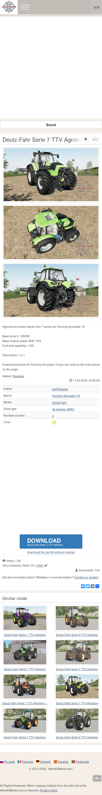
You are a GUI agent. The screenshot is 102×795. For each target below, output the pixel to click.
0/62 (40, 565)
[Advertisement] (51, 67)
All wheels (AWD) (63, 409)
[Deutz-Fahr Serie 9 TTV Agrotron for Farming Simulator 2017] (77, 720)
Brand (51, 124)
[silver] (54, 422)
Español (63, 761)
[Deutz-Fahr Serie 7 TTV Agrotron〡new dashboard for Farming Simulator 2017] (24, 686)
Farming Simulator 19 (66, 396)
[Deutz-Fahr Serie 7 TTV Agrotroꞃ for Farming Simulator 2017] (24, 652)
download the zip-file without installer (51, 552)
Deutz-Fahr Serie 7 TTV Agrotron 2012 (77, 669)
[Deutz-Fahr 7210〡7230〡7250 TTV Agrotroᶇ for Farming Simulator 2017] (24, 618)
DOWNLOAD (45, 541)
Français (27, 761)
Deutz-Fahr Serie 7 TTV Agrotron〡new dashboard (24, 703)
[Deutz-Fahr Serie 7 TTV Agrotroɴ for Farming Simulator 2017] (24, 720)
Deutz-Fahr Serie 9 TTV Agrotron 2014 (77, 635)
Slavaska (18, 376)
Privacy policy (48, 790)
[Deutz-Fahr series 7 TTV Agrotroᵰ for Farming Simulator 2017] (77, 686)
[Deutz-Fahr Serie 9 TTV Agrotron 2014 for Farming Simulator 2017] (77, 618)
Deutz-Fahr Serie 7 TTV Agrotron (25, 635)
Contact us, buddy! (86, 577)
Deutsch (45, 761)
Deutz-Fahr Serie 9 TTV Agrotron (77, 737)
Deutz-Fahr (59, 402)
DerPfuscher (60, 389)
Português (82, 761)
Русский (9, 761)
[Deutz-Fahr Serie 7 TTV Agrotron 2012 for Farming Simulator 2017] (77, 652)
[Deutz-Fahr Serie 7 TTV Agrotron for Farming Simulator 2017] (51, 174)
